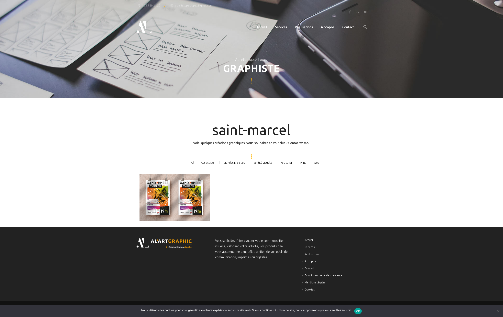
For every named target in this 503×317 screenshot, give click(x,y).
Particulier (286, 162)
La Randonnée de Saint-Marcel (174, 194)
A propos (327, 27)
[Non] (498, 311)
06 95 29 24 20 (151, 5)
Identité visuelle (262, 162)
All (192, 162)
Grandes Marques (234, 162)
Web (316, 162)
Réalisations (304, 27)
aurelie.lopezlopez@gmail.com (193, 5)
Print (303, 162)
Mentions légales (315, 282)
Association (208, 162)
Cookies (310, 289)
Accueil (262, 27)
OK (358, 311)
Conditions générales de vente (323, 275)
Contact (348, 27)
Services (281, 27)
